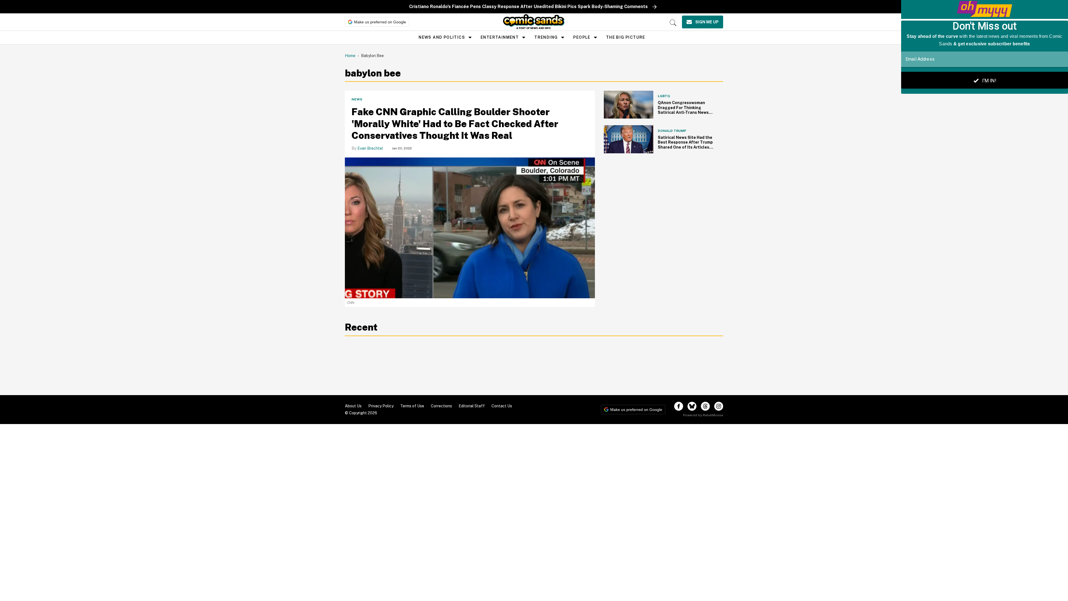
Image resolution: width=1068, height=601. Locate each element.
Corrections (441, 406)
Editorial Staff (472, 406)
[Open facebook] (678, 406)
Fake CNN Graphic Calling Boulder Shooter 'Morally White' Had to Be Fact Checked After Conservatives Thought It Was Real (455, 123)
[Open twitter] (692, 406)
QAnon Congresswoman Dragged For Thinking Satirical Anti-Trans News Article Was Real (683, 110)
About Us (353, 406)
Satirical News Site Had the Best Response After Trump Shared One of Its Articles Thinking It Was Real (685, 144)
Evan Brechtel (370, 148)
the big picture (625, 37)
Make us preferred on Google (380, 22)
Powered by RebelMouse (703, 415)
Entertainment (500, 37)
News (357, 99)
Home (350, 55)
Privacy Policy (381, 406)
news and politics (442, 37)
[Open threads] (705, 406)
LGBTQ (664, 96)
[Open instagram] (718, 406)
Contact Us (501, 406)
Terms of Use (412, 406)
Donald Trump (672, 131)
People (581, 37)
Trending (546, 37)
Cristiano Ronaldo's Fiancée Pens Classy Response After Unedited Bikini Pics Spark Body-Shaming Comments (528, 6)
